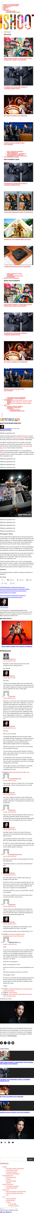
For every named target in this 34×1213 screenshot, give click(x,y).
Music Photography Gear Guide (19, 403)
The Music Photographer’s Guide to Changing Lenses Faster (15, 87)
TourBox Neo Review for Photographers (17, 266)
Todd (10, 676)
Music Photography (11, 278)
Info (5, 405)
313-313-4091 (15, 409)
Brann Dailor (11, 587)
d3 (8, 589)
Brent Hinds (18, 587)
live (13, 589)
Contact (6, 10)
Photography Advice (15, 154)
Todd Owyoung (8, 428)
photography (13, 590)
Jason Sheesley (14, 778)
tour (8, 592)
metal (22, 589)
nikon (8, 590)
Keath (11, 810)
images (10, 589)
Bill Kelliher (5, 587)
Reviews (10, 274)
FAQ (8, 404)
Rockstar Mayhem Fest (19, 437)
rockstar (5, 592)
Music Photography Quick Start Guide (19, 401)
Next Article (3, 597)
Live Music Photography (16, 397)
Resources (8, 399)
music (25, 589)
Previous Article (4, 595)
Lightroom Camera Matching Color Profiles (18, 212)
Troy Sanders (26, 446)
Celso (11, 659)
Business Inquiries (13, 12)
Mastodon (25, 436)
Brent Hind (2, 447)
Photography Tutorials (16, 153)
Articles (7, 32)
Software (8, 1182)
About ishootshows (15, 406)
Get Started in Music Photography (15, 152)
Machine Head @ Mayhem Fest (14, 597)
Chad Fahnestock (14, 854)
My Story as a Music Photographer (15, 115)
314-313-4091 (10, 11)
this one (11, 709)
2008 (1, 587)
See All (6, 37)
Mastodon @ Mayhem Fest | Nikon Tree (19, 772)
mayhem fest (17, 589)
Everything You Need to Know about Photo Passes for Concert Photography (18, 59)
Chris (10, 696)
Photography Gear (11, 157)
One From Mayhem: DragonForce (16, 595)
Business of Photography (12, 1173)
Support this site (14, 407)
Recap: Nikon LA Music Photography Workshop (17, 646)
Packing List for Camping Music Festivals (17, 239)
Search (2, 1156)
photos (18, 590)
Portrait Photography (16, 398)
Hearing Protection (15, 276)
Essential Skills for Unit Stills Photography (15, 1112)
